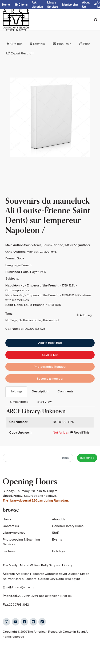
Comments (66, 391)
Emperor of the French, (43, 285)
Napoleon (12, 295)
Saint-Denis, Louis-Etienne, (25, 305)
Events (57, 539)
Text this (39, 44)
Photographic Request (50, 367)
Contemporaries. (17, 290)
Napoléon (12, 285)
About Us (58, 519)
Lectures (9, 551)
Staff (55, 532)
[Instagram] (6, 622)
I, (23, 285)
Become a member (50, 378)
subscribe (87, 458)
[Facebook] (24, 622)
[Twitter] (33, 622)
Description (40, 391)
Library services (14, 532)
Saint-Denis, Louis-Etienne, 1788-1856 (50, 245)
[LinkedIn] (42, 622)
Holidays (58, 551)
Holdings (16, 391)
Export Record (21, 53)
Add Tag (85, 315)
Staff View (44, 402)
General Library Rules (67, 526)
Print (86, 44)
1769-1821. (68, 285)
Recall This (81, 432)
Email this (64, 44)
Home (7, 519)
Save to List (50, 355)
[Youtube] (15, 622)
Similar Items (19, 402)
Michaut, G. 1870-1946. (42, 252)
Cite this (16, 44)
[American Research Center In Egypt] (16, 20)
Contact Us (11, 526)
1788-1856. (54, 305)
